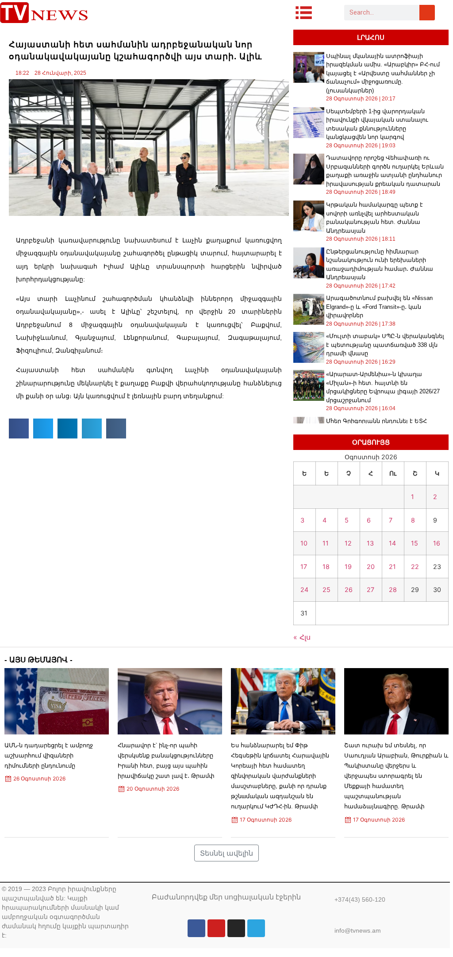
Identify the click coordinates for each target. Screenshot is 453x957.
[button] (19, 428)
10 (303, 543)
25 (326, 589)
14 (392, 543)
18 (326, 566)
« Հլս (302, 637)
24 (304, 589)
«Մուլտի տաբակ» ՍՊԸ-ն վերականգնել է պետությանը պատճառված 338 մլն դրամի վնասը (385, 345)
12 (348, 543)
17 (303, 566)
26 (349, 589)
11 (325, 543)
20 (371, 566)
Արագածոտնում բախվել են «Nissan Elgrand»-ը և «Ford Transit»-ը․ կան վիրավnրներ (379, 307)
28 (393, 589)
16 (436, 543)
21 (392, 566)
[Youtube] (216, 928)
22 (415, 566)
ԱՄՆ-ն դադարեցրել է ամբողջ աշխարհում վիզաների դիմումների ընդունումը (48, 755)
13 (370, 543)
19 (348, 566)
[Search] (427, 12)
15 (414, 543)
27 (370, 589)
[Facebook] (196, 928)
